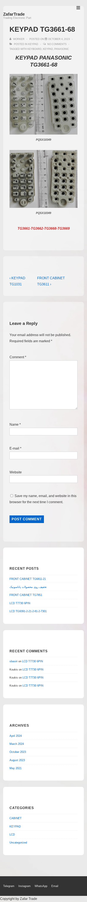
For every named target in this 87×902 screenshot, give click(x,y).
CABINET (16, 818)
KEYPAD (33, 44)
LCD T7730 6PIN (20, 603)
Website (16, 472)
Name (14, 424)
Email (54, 886)
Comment (18, 357)
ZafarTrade (14, 14)
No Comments (57, 44)
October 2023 (18, 751)
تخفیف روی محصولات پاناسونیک (28, 587)
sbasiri (14, 661)
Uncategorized (18, 842)
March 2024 (17, 743)
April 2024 (16, 735)
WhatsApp (41, 886)
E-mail (14, 448)
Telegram (8, 886)
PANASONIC (61, 49)
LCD (12, 834)
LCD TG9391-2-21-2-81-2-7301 (28, 611)
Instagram (24, 886)
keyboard (34, 49)
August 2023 (17, 760)
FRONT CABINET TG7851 (26, 595)
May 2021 (16, 768)
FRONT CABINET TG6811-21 (28, 578)
